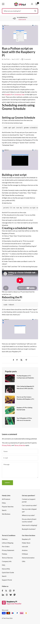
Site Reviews (6, 514)
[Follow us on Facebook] (2, 591)
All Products (6, 499)
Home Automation (28, 558)
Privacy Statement (8, 550)
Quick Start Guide (8, 572)
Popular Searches (7, 506)
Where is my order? (28, 515)
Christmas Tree (19, 94)
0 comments (27, 59)
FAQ (3, 565)
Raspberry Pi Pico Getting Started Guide (24, 408)
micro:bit (25, 546)
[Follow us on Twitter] (6, 591)
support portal (22, 19)
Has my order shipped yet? (29, 510)
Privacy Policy (6, 445)
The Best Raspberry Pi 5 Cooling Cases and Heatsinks (25, 377)
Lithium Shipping (7, 543)
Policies (4, 554)
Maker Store (26, 543)
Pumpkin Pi (8, 94)
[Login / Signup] (32, 4)
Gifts (23, 561)
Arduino (24, 550)
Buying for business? (29, 529)
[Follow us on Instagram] (10, 591)
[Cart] (36, 4)
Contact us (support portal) (28, 500)
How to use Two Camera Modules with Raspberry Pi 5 (25, 398)
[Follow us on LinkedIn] (3, 595)
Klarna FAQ (6, 569)
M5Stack (25, 554)
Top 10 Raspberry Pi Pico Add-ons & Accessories (24, 419)
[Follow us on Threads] (7, 595)
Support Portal (7, 580)
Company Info (6, 561)
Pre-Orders (6, 546)
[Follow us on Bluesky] (11, 595)
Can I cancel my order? (29, 505)
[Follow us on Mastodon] (15, 595)
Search (4, 510)
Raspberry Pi (26, 539)
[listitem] (13, 360)
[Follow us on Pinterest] (14, 591)
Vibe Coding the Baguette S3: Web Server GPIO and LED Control (25, 387)
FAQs (4, 503)
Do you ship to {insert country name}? (29, 520)
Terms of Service (19, 445)
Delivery (5, 539)
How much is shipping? (29, 525)
